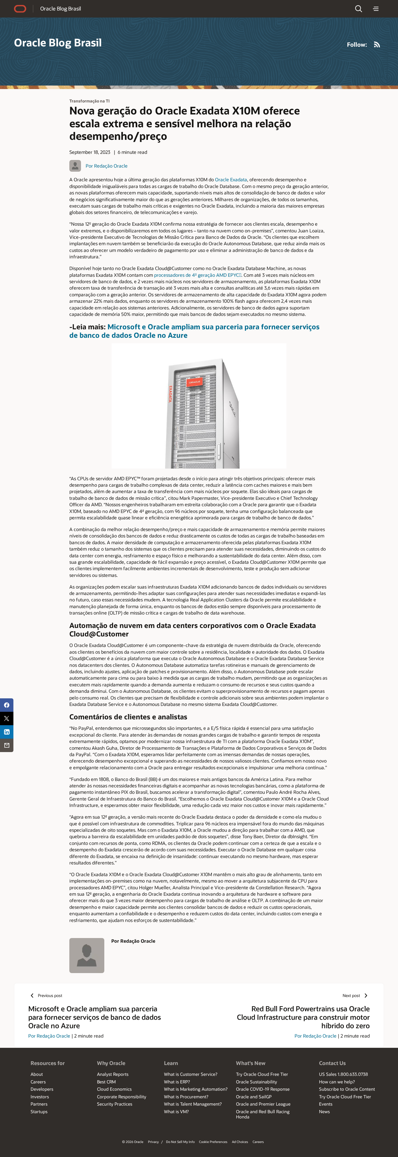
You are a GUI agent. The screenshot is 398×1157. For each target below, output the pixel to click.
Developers (42, 1089)
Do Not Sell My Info (180, 1141)
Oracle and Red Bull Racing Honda (263, 1114)
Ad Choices (240, 1141)
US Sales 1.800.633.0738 (343, 1074)
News (324, 1111)
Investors (40, 1096)
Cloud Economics (114, 1089)
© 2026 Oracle (132, 1141)
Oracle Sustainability (256, 1082)
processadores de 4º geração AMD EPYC (197, 275)
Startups (39, 1111)
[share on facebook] (6, 705)
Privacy (153, 1141)
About (37, 1074)
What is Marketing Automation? (196, 1089)
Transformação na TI (89, 101)
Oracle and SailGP (254, 1096)
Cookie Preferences (213, 1141)
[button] (358, 9)
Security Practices (114, 1104)
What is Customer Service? (190, 1074)
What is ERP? (177, 1082)
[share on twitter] (6, 718)
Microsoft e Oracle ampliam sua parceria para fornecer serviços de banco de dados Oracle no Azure (194, 331)
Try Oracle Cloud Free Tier (262, 1074)
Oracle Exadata (231, 179)
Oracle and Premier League (263, 1104)
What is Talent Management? (193, 1104)
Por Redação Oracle (107, 166)
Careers (38, 1082)
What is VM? (176, 1111)
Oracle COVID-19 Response (263, 1089)
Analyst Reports (112, 1074)
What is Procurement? (186, 1096)
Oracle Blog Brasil (60, 8)
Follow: (357, 44)
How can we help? (337, 1082)
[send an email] (6, 745)
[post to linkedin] (6, 732)
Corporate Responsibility (121, 1096)
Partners (39, 1104)
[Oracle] (20, 9)
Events (325, 1104)
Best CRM (106, 1082)
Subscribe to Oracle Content (347, 1089)
